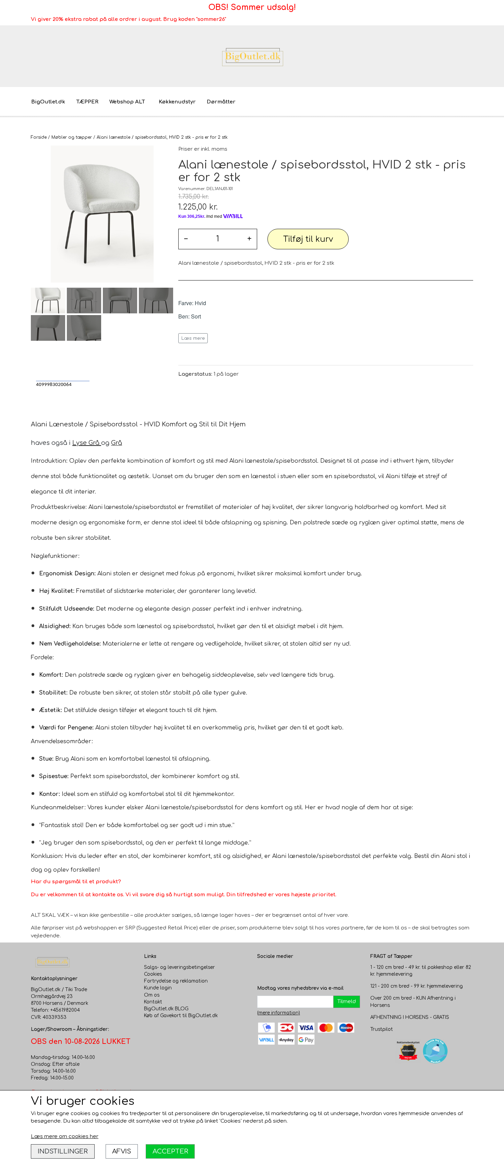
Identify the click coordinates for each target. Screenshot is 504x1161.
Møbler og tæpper (71, 137)
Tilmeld (346, 1001)
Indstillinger (63, 1151)
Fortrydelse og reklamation (176, 981)
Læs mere (193, 338)
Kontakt (153, 1001)
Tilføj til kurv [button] (308, 239)
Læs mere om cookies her (64, 1136)
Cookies (153, 974)
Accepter (170, 1151)
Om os (151, 995)
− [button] (186, 239)
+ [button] (249, 239)
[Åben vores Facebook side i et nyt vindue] (262, 970)
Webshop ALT (127, 102)
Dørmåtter (221, 102)
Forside (39, 137)
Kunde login (158, 987)
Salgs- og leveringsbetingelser (179, 967)
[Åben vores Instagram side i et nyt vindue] (276, 970)
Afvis (121, 1151)
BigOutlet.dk (48, 102)
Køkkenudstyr (177, 102)
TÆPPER (87, 102)
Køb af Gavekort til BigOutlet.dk (181, 1015)
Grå (116, 442)
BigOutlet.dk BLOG (166, 1008)
